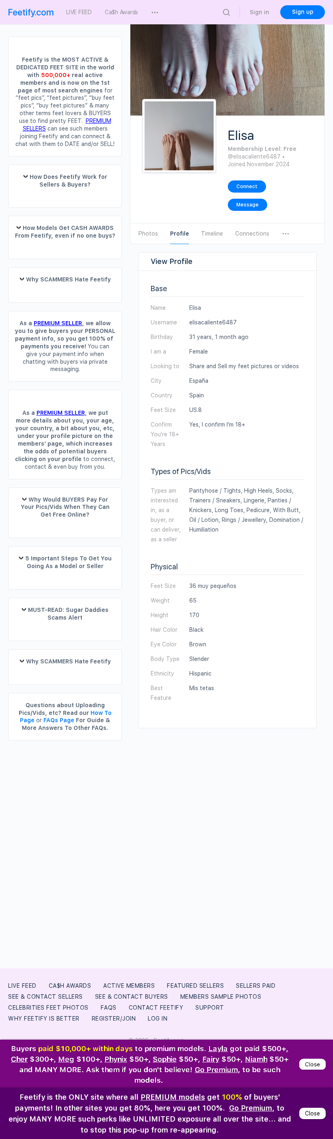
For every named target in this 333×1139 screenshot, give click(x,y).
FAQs (109, 1007)
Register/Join (114, 1018)
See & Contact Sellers (45, 996)
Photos (148, 233)
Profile (179, 233)
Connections (252, 233)
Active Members (129, 985)
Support (209, 1007)
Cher (19, 1057)
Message (247, 205)
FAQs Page (58, 720)
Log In (157, 1018)
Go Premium (216, 1068)
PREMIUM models (173, 1097)
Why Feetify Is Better (44, 1018)
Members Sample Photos (221, 996)
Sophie (165, 1057)
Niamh (256, 1057)
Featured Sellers (195, 985)
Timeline (212, 233)
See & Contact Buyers (131, 996)
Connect (246, 186)
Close (312, 1062)
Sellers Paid (255, 985)
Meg (66, 1057)
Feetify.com (31, 12)
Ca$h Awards (70, 985)
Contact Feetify (156, 1007)
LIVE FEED (22, 985)
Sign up (303, 12)
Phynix (115, 1057)
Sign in (259, 12)
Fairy (210, 1057)
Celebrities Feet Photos (48, 1007)
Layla (218, 1046)
